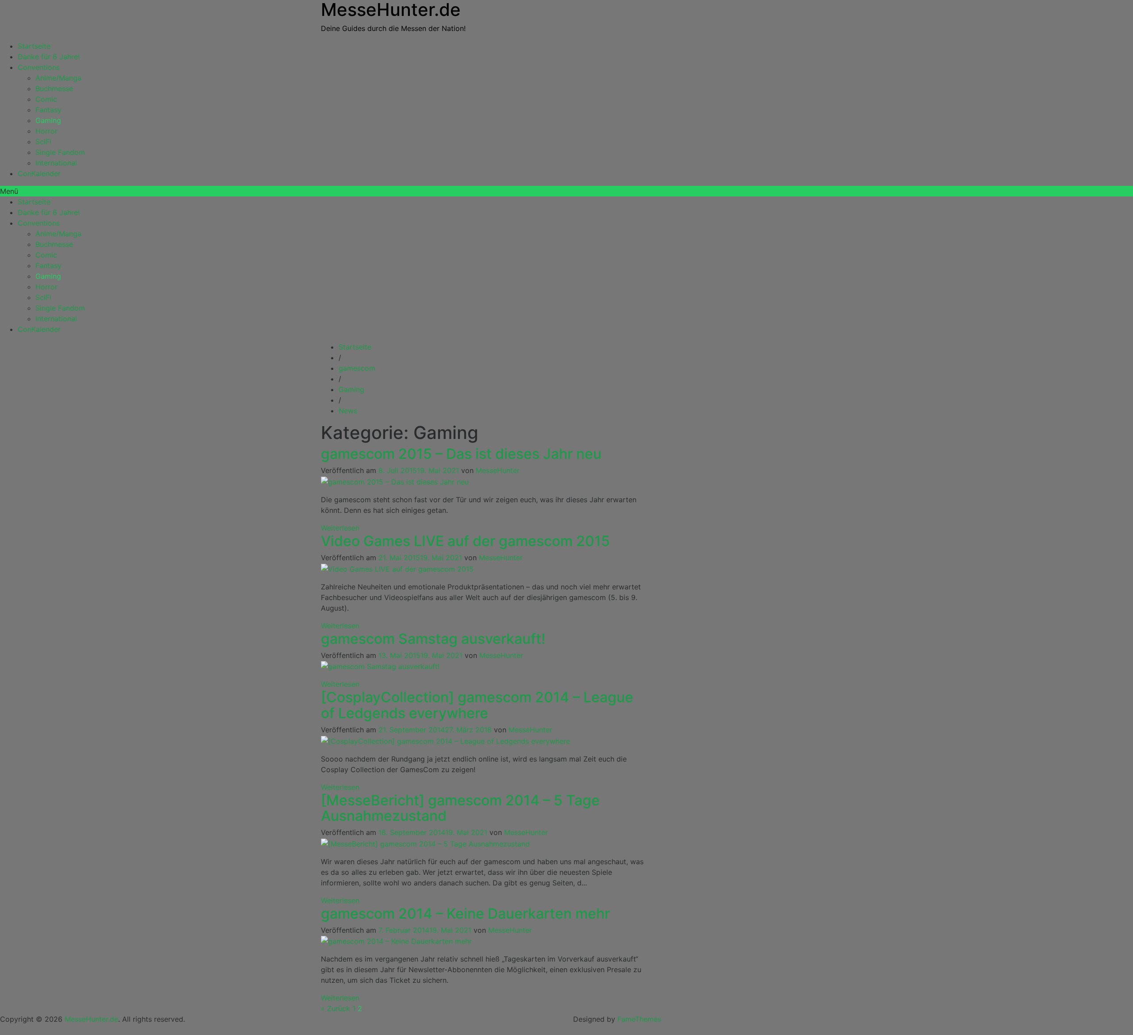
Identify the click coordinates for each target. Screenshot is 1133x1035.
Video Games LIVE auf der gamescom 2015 (465, 541)
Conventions (39, 67)
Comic (46, 99)
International (56, 162)
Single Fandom (60, 152)
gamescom (357, 368)
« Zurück (335, 1008)
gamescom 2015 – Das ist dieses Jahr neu (461, 453)
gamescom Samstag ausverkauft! (433, 638)
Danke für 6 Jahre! (49, 56)
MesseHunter (498, 470)
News (348, 410)
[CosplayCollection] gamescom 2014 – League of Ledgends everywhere (477, 705)
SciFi (43, 141)
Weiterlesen (340, 527)
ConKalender (39, 173)
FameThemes (639, 1019)
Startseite (34, 46)
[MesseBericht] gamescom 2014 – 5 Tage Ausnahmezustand (460, 808)
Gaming (48, 120)
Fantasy (48, 109)
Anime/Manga (58, 77)
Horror (46, 131)
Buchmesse (54, 88)
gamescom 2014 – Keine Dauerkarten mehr (465, 913)
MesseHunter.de (91, 1019)
